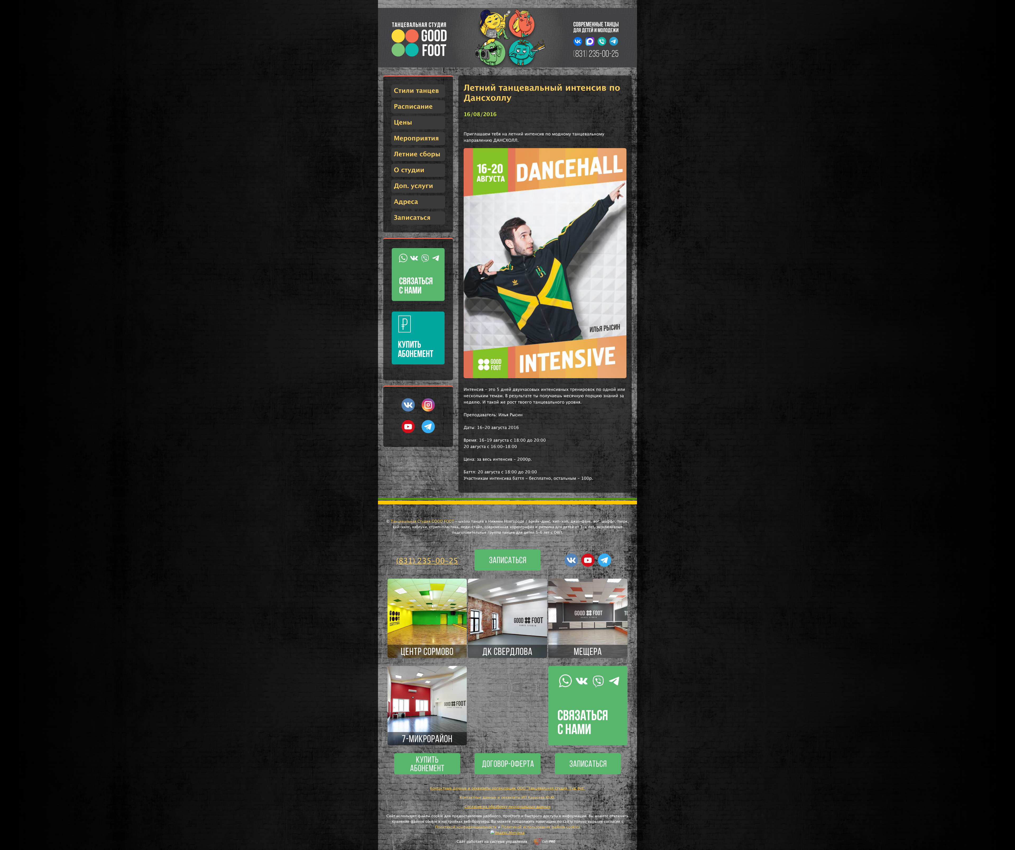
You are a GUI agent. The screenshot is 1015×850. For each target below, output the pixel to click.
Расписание (413, 107)
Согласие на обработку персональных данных (507, 807)
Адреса (406, 202)
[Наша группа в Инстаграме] (428, 410)
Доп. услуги (413, 186)
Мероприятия (416, 138)
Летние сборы (417, 154)
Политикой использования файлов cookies (540, 827)
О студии (409, 170)
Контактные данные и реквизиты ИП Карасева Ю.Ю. (507, 797)
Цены (403, 123)
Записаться (412, 218)
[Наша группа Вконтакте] (408, 410)
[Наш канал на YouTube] (408, 432)
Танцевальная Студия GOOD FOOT (422, 521)
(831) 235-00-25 (427, 561)
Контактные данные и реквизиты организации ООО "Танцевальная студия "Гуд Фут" (507, 788)
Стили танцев (416, 91)
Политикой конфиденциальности (466, 827)
